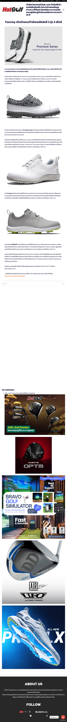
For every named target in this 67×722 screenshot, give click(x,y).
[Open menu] (63, 9)
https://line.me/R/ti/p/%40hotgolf (15, 276)
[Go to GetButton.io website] (63, 720)
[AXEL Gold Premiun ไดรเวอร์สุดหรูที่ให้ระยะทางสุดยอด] (35, 414)
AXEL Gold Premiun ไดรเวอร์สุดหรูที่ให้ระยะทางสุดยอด (20, 393)
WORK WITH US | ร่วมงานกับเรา (47, 1)
